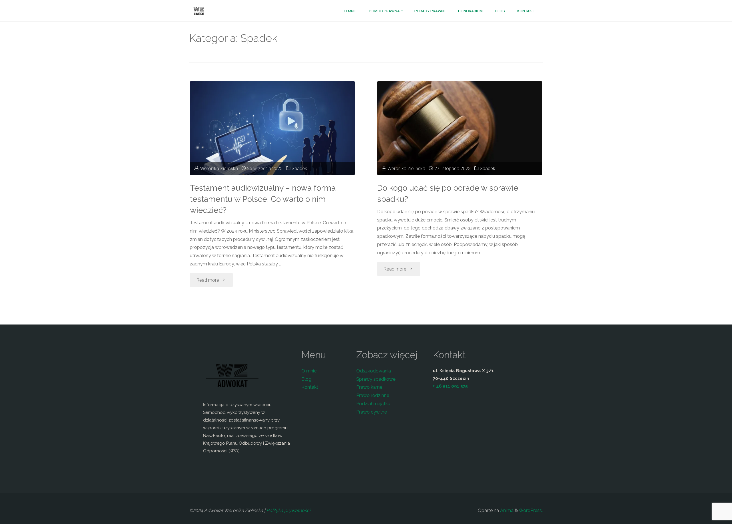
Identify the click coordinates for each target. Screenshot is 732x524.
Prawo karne (369, 387)
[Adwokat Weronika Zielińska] (199, 10)
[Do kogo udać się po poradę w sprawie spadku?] (459, 128)
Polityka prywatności (288, 510)
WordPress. (531, 510)
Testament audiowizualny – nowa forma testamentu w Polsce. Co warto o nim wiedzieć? (263, 199)
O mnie (309, 371)
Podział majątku (373, 403)
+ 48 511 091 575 (450, 386)
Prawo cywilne (371, 412)
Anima (506, 510)
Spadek (299, 168)
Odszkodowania (373, 371)
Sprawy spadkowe (375, 379)
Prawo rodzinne (372, 395)
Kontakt (309, 387)
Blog (306, 379)
